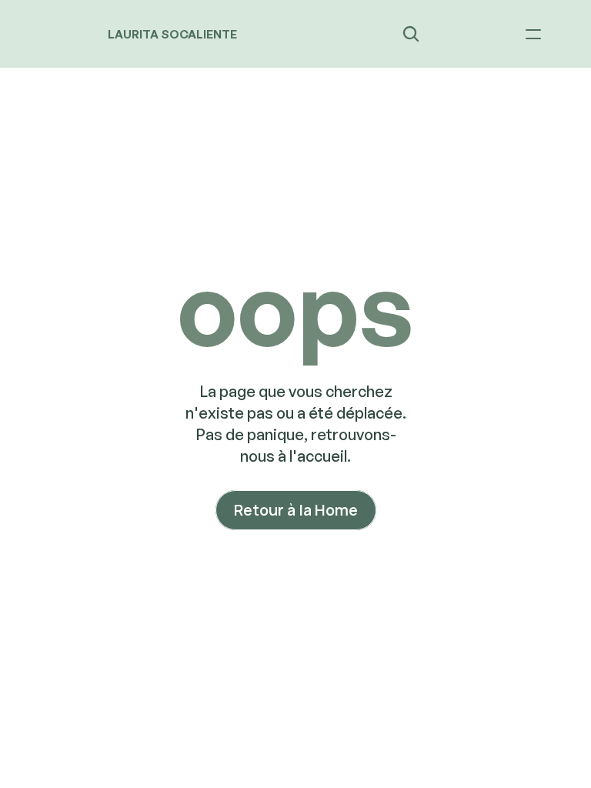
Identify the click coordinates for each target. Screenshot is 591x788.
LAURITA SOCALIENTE (172, 34)
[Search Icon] (411, 34)
